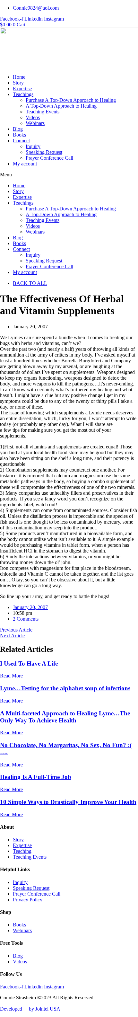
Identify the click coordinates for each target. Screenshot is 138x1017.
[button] (69, 175)
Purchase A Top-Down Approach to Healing (71, 100)
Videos (33, 117)
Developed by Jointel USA (30, 1009)
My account (25, 163)
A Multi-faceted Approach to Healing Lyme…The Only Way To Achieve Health (65, 717)
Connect (21, 140)
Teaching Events (42, 111)
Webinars (35, 123)
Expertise (22, 88)
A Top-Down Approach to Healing (61, 106)
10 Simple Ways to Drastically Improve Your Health (68, 802)
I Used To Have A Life (29, 663)
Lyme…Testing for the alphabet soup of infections (65, 688)
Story (18, 82)
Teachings (23, 94)
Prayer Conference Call (49, 158)
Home (19, 77)
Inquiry (33, 146)
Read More (11, 675)
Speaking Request (44, 152)
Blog (18, 129)
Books (19, 134)
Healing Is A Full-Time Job (35, 777)
